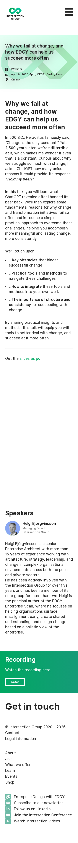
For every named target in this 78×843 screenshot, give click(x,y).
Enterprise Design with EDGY (39, 797)
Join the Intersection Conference (43, 815)
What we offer (18, 765)
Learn (10, 770)
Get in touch (32, 706)
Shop (9, 782)
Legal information (20, 739)
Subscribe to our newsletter (38, 803)
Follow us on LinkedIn (32, 809)
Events (11, 776)
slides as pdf (31, 358)
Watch (15, 682)
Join (9, 759)
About (10, 753)
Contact (12, 733)
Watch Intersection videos (37, 821)
